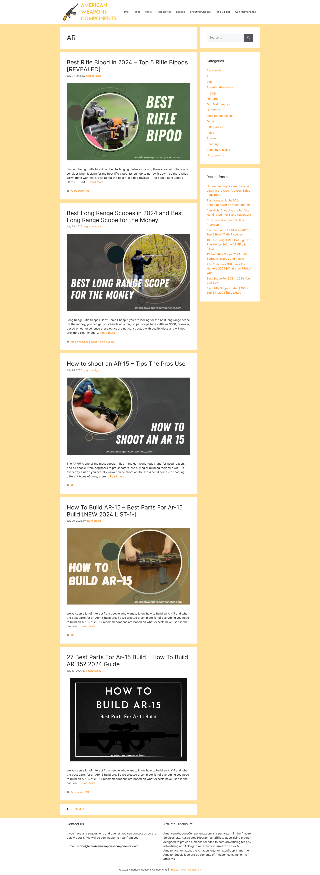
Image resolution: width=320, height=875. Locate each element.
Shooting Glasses (200, 11)
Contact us (194, 869)
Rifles (137, 11)
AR (87, 190)
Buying (211, 93)
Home (125, 11)
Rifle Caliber (223, 11)
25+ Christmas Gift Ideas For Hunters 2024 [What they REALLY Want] (229, 268)
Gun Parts (213, 110)
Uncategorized (216, 155)
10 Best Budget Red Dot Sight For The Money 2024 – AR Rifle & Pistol (229, 244)
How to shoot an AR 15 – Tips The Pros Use (126, 363)
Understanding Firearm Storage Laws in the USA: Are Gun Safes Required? (228, 190)
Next (79, 809)
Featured (213, 98)
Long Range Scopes (86, 341)
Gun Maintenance (245, 11)
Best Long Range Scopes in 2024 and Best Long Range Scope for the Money (125, 216)
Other (210, 121)
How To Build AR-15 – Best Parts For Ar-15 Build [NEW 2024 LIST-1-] (125, 511)
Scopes (180, 11)
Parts (148, 11)
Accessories (164, 11)
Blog (209, 81)
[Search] (248, 38)
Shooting (212, 144)
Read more (96, 182)
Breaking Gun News (220, 87)
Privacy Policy (178, 869)
